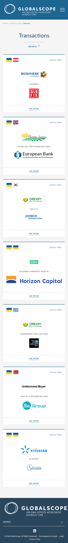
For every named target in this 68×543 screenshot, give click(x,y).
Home (5, 24)
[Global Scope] (35, 516)
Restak (54, 536)
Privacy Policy (34, 539)
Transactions (16, 24)
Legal (61, 536)
